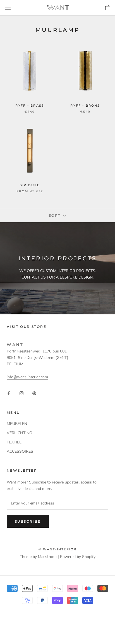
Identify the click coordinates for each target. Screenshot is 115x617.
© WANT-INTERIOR (58, 549)
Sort (55, 215)
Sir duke (30, 185)
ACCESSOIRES (20, 451)
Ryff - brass (29, 105)
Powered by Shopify (77, 556)
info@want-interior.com (27, 377)
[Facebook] (9, 393)
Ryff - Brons (85, 105)
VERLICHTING (19, 433)
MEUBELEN (17, 423)
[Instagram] (21, 393)
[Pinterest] (34, 393)
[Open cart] (107, 8)
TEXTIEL (14, 442)
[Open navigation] (8, 8)
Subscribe (28, 521)
